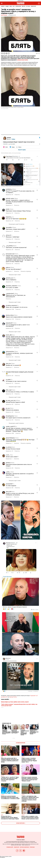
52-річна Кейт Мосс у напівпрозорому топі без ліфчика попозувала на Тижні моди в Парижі (10, 817)
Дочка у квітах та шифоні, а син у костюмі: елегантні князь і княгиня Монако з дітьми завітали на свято (30, 817)
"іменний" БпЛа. (13, 697)
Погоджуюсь (2, 857)
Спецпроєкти (33, 6)
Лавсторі (23, 6)
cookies (10, 856)
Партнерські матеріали (24, 847)
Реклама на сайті (10, 847)
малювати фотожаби (22, 60)
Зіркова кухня (18, 6)
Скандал (7, 6)
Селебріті (3, 6)
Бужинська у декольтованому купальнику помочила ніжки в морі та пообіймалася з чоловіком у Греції (10, 797)
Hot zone (28, 6)
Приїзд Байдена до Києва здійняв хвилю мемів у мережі (15, 702)
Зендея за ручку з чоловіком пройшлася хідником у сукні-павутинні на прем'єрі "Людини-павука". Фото (29, 760)
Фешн (11, 6)
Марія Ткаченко (4, 15)
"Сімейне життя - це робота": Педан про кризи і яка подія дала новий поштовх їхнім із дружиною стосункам (10, 779)
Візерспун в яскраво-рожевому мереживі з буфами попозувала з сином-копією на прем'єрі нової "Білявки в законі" (30, 779)
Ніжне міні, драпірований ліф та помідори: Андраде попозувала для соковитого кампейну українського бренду (9, 760)
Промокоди (32, 847)
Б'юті (14, 6)
